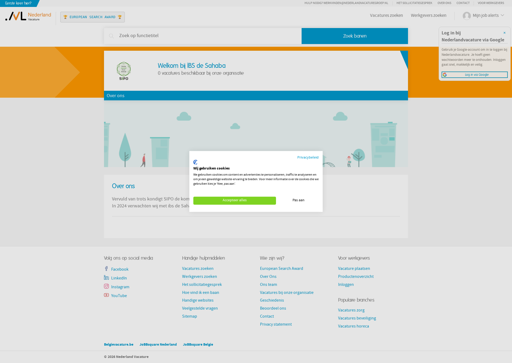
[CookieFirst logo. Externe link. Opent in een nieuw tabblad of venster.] (195, 162)
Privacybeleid (308, 158)
